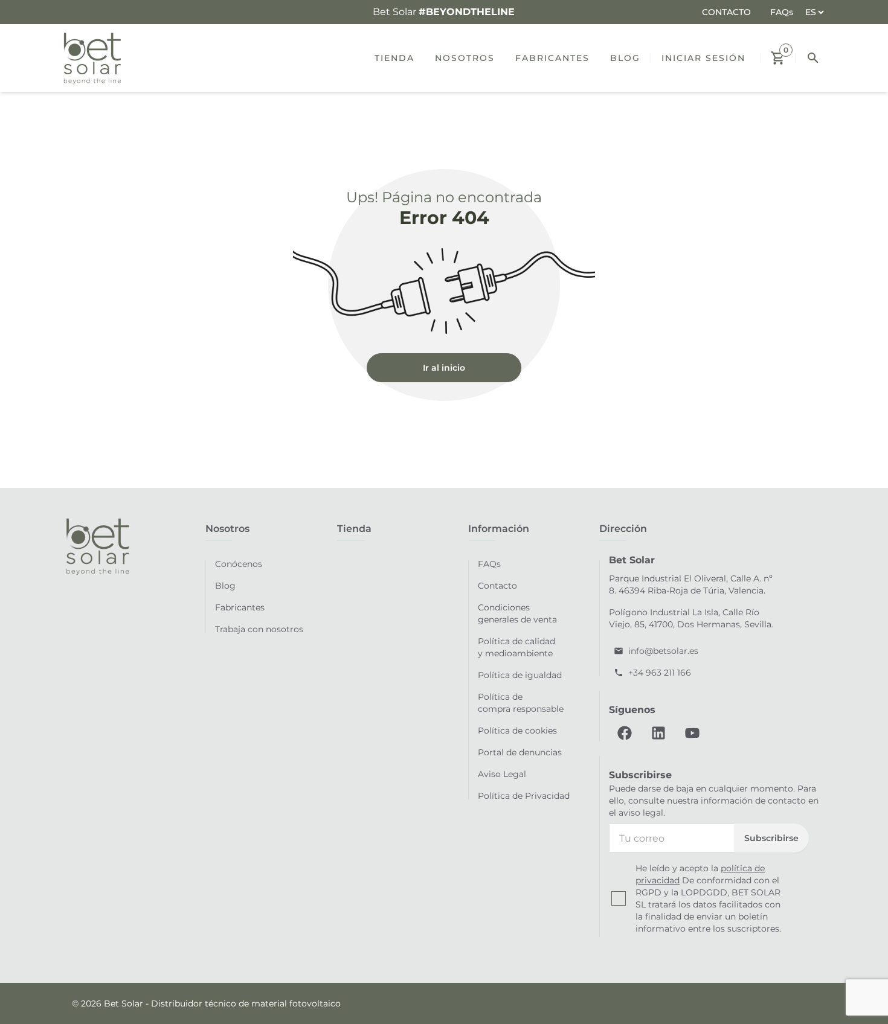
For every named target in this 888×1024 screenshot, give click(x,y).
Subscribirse (771, 838)
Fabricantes (240, 607)
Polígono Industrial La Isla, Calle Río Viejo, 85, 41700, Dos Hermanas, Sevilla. (691, 618)
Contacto (497, 585)
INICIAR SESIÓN (703, 58)
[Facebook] (624, 733)
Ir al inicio (444, 367)
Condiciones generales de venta (517, 613)
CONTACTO (726, 12)
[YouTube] (692, 733)
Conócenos (238, 563)
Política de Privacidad (524, 795)
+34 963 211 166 (659, 672)
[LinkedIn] (658, 733)
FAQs (781, 12)
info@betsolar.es (663, 650)
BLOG (625, 58)
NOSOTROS (465, 58)
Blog (225, 585)
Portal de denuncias (520, 752)
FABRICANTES (552, 58)
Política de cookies (517, 730)
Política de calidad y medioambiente (516, 647)
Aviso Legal (502, 774)
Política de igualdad (520, 675)
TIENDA (394, 58)
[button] (778, 57)
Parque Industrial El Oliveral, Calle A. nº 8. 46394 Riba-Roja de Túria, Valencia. (691, 584)
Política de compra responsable (521, 702)
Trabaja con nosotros (259, 629)
